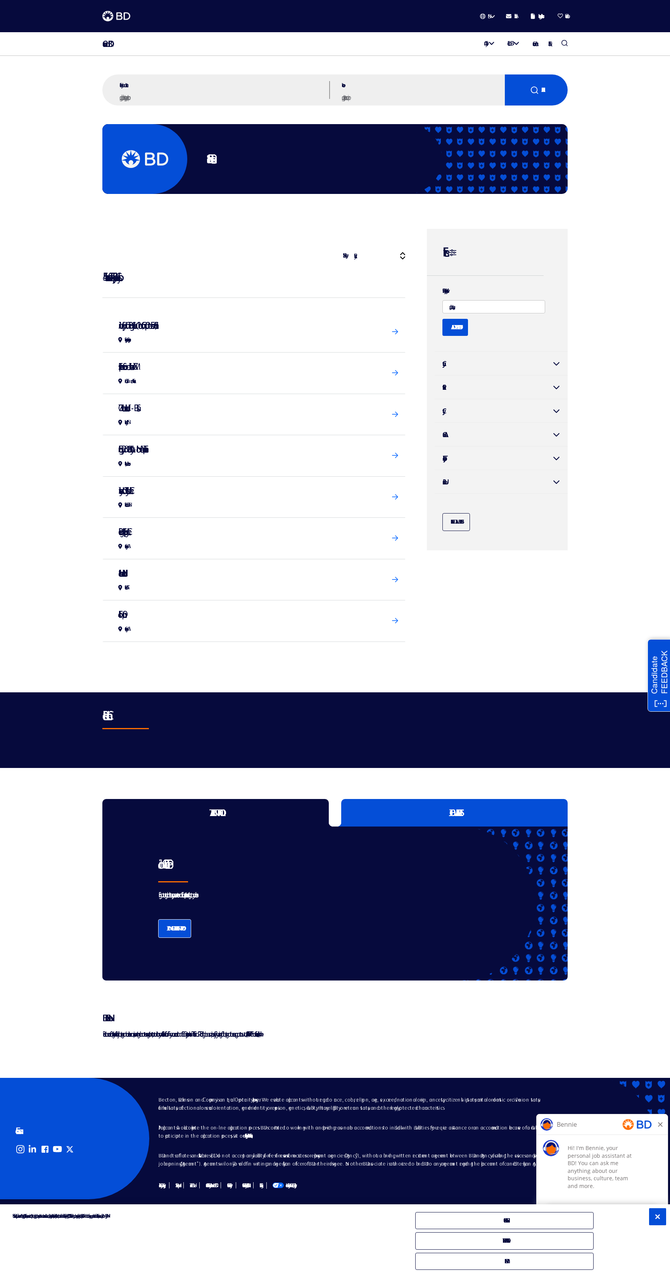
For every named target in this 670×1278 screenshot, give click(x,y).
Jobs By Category (161, 1185)
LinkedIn (32, 1149)
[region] (335, 1241)
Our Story (484, 43)
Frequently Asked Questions (247, 1136)
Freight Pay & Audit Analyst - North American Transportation (131, 449)
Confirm (504, 1261)
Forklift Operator (120, 614)
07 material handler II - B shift (127, 408)
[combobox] (422, 97)
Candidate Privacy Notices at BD (210, 1185)
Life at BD (509, 43)
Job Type (442, 458)
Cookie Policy (228, 1185)
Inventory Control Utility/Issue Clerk (124, 490)
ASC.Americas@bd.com (246, 1034)
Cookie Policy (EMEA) (244, 1185)
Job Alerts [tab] (455, 813)
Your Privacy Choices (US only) (284, 1185)
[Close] (657, 1216)
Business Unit (443, 482)
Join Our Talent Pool (174, 928)
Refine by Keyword (444, 290)
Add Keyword (455, 327)
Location (342, 85)
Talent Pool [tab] (215, 813)
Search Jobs (564, 44)
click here (259, 1034)
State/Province (501, 387)
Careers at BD (105, 44)
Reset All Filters (456, 522)
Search (536, 89)
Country (501, 363)
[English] (487, 16)
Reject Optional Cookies (504, 1240)
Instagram (20, 1149)
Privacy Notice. (106, 1216)
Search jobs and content (122, 85)
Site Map (176, 1185)
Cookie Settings (260, 1185)
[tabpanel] (318, 904)
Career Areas (534, 43)
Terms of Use (191, 1185)
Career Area (443, 435)
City (501, 410)
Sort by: (344, 255)
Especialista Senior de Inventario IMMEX (125, 366)
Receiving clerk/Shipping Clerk (123, 531)
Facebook (45, 1149)
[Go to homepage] (116, 16)
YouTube (57, 1149)
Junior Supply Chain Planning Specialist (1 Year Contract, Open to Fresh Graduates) (136, 325)
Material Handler (120, 573)
